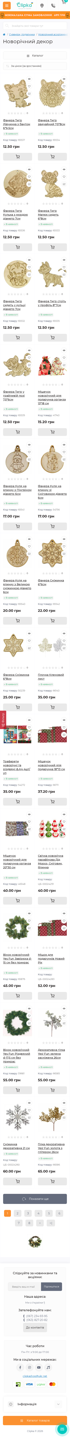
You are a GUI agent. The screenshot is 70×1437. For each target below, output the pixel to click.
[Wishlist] (29, 86)
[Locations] (41, 5)
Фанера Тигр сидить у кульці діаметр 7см (14, 305)
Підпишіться (51, 1286)
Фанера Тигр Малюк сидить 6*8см (48, 214)
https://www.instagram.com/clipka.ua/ (29, 1367)
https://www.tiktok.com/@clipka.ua (48, 1367)
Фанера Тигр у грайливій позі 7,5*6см (14, 395)
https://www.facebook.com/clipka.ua (20, 1367)
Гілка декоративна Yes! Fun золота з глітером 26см (51, 1148)
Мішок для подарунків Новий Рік (51, 958)
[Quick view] (29, 79)
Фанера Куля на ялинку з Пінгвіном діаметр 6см (17, 490)
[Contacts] (53, 5)
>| (51, 1223)
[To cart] (17, 157)
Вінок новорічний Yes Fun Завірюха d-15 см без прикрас (17, 958)
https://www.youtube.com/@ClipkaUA (39, 1367)
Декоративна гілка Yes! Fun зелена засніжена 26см (51, 1053)
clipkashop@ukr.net (35, 1376)
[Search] (7, 26)
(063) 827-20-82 (36, 1320)
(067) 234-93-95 (36, 1316)
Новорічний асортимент (53, 34)
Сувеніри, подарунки (22, 34)
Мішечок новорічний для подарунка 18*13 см (51, 765)
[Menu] (7, 5)
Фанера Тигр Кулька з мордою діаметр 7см (15, 214)
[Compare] (29, 93)
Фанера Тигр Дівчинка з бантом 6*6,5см (16, 124)
